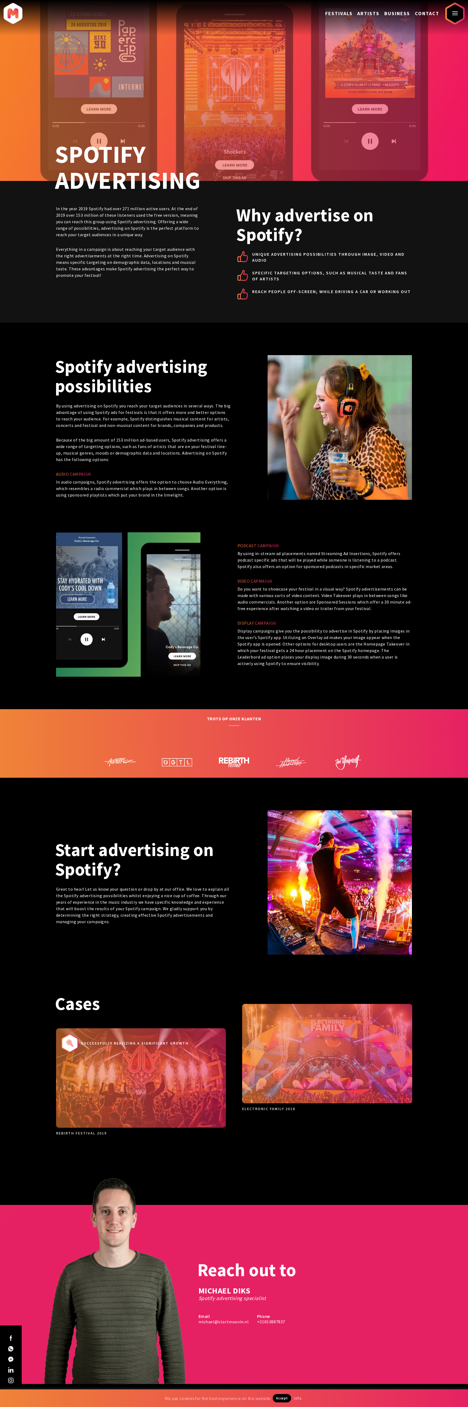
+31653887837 (271, 1321)
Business (397, 13)
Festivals (339, 13)
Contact (427, 13)
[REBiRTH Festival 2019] (120, 761)
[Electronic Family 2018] (290, 751)
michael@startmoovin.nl (224, 1321)
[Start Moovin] (13, 13)
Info (298, 1398)
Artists (368, 13)
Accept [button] (282, 1398)
